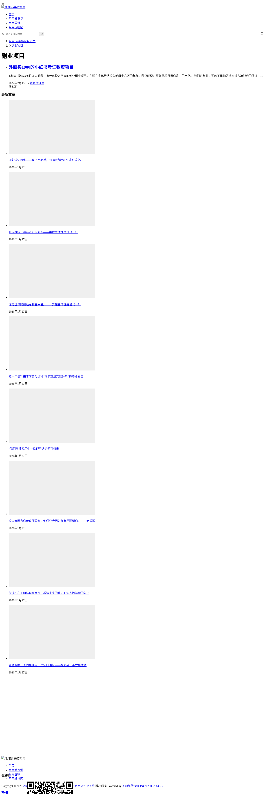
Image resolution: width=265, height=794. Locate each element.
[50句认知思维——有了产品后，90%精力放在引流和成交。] (52, 152)
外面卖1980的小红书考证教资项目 (41, 67)
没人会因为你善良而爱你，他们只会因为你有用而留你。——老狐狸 (52, 520)
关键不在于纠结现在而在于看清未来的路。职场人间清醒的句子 (49, 593)
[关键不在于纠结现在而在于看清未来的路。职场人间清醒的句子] (52, 586)
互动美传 (128, 786)
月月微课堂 (16, 18)
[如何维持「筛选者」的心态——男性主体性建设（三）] (52, 225)
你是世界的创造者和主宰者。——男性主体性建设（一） (45, 304)
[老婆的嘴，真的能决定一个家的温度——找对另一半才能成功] (52, 658)
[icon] (3, 792)
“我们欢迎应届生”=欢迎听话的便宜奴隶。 (35, 448)
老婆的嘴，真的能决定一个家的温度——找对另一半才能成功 (48, 665)
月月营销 (14, 23)
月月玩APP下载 (85, 786)
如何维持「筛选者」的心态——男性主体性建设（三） (43, 232)
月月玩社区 (16, 27)
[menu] (2, 4)
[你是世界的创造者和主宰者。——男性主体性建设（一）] (52, 297)
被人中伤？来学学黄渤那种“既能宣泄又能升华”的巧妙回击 (46, 376)
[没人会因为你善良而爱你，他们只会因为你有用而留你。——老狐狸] (52, 513)
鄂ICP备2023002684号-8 (149, 786)
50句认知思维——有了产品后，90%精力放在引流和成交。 (46, 160)
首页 (11, 14)
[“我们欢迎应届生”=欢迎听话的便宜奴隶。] (52, 441)
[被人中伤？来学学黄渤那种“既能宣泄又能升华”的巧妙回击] (52, 369)
